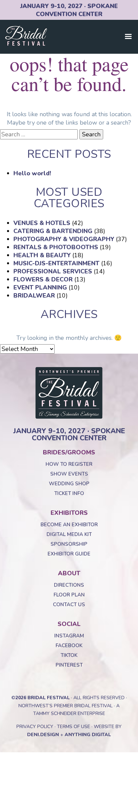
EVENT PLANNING (40, 287)
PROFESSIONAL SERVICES (52, 271)
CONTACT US (69, 604)
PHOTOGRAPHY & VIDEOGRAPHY (63, 239)
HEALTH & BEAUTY (42, 255)
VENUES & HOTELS (41, 223)
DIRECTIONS (69, 585)
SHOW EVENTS (69, 474)
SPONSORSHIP (69, 544)
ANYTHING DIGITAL (88, 734)
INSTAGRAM (69, 635)
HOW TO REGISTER (69, 464)
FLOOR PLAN (69, 594)
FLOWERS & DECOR (43, 279)
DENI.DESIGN (43, 734)
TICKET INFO (69, 493)
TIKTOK (69, 655)
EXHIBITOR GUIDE (69, 553)
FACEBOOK (69, 645)
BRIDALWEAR (34, 296)
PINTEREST (69, 665)
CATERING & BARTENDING (52, 231)
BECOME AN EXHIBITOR (69, 524)
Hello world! (32, 173)
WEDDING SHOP (69, 483)
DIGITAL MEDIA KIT (69, 534)
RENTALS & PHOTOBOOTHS (55, 247)
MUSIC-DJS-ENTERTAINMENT (56, 263)
